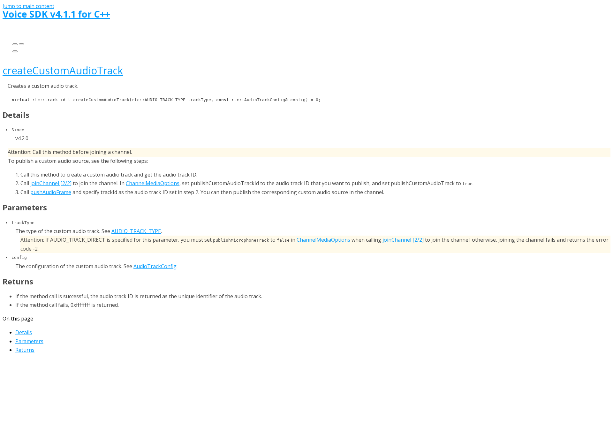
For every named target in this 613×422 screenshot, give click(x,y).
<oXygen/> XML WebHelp (323, 388)
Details (23, 332)
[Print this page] (15, 51)
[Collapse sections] (21, 44)
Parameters (29, 341)
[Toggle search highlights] (15, 44)
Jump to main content (28, 6)
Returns (24, 349)
